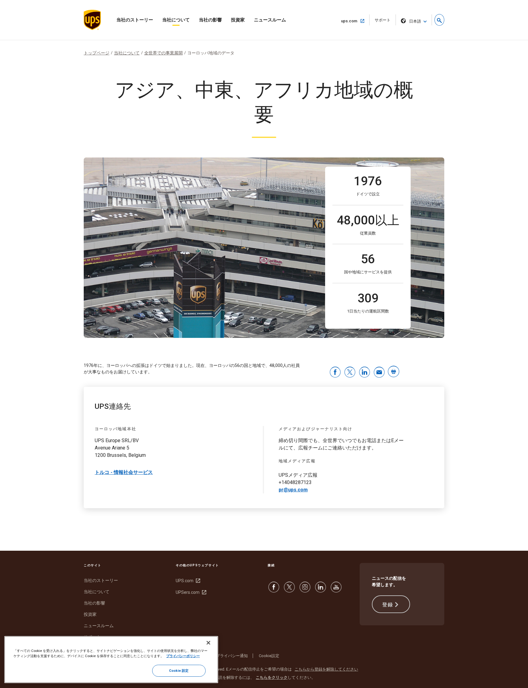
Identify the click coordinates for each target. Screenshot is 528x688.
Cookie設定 (269, 655)
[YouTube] (336, 590)
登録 (387, 605)
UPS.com (187, 580)
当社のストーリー (134, 20)
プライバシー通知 (232, 655)
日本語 (415, 21)
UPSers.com (190, 592)
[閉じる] (208, 642)
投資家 (238, 20)
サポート (384, 21)
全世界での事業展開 (163, 52)
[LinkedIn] (320, 590)
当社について (176, 20)
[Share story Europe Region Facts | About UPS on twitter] (350, 372)
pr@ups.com (293, 490)
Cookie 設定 (179, 670)
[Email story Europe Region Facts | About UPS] (379, 372)
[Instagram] (305, 590)
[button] (439, 20)
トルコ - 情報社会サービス (124, 472)
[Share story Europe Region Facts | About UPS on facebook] (335, 372)
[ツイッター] (289, 590)
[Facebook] (274, 590)
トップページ (96, 52)
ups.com (351, 20)
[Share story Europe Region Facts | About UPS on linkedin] (364, 372)
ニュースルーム (270, 20)
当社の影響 (210, 20)
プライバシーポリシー (183, 656)
